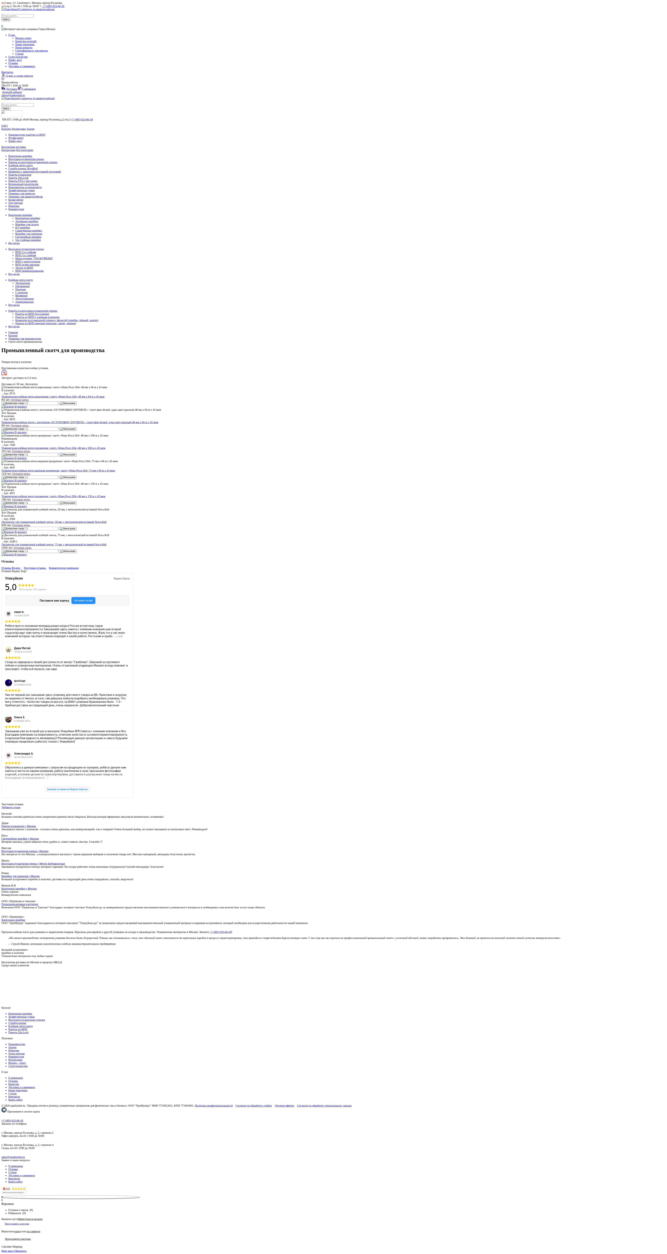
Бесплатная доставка (13, 146)
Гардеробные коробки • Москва (20, 838)
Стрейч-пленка (17, 1023)
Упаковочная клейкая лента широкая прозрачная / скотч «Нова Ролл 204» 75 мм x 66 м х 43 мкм (58, 470)
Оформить (20, 1250)
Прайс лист (15, 60)
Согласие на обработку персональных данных (324, 1105)
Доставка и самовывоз (21, 66)
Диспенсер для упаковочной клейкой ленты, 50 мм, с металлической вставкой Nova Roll (53, 521)
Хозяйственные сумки (21, 1016)
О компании (15, 1077)
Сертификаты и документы (31, 50)
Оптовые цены (20, 399)
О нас (12, 35)
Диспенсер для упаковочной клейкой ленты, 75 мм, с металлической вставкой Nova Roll (53, 544)
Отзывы (13, 63)
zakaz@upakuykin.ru (13, 95)
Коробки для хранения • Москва (20, 876)
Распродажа (19, 128)
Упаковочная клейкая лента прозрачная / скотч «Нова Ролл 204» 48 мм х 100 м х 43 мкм (53, 448)
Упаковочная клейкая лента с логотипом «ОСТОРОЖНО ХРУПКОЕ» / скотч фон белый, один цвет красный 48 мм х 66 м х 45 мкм (79, 422)
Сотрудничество (18, 56)
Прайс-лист (15, 141)
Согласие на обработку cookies (254, 1105)
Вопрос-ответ (23, 38)
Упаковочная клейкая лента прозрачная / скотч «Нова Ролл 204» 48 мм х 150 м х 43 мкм (53, 496)
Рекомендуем (16, 1056)
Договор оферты (284, 1105)
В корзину (20, 406)
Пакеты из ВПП (17, 1029)
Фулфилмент (16, 137)
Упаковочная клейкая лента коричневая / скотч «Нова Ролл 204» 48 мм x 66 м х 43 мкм (52, 396)
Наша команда (23, 47)
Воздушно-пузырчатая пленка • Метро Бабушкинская (33, 863)
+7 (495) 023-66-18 (53, 6)
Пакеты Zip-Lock (18, 1032)
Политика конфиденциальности (214, 1105)
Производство (16, 1044)
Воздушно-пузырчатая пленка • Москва (24, 851)
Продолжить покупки (17, 1223)
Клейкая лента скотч (20, 1026)
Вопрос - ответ (17, 1062)
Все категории (24, 150)
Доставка (11, 89)
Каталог (6, 128)
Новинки (13, 1050)
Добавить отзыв (10, 807)
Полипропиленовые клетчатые (19, 904)
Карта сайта (15, 1099)
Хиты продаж (16, 1053)
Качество (13, 1084)
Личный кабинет (12, 92)
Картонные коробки (13, 919)
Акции (30, 128)
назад (17, 1231)
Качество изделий (25, 41)
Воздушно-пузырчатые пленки (26, 1019)
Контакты (7, 72)
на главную (33, 1231)
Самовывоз (29, 89)
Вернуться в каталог (31, 1219)
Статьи (19, 53)
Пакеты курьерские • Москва (18, 826)
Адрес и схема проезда (19, 75)
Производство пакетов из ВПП (26, 134)
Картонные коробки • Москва (19, 888)
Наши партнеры (24, 44)
